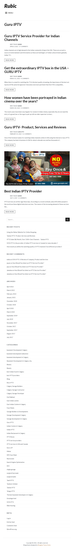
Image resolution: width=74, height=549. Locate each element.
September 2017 (12, 330)
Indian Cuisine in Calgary (15, 426)
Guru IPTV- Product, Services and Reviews (35, 127)
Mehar (9, 451)
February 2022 (11, 294)
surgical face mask (12, 473)
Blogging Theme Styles (44, 545)
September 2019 (12, 315)
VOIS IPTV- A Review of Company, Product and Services (30, 259)
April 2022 (10, 287)
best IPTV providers (13, 375)
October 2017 (11, 326)
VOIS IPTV (10, 502)
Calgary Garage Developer (15, 393)
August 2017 (11, 333)
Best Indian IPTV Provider (23, 191)
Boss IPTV (10, 382)
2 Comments (25, 108)
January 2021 (11, 297)
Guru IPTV (21, 132)
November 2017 (12, 323)
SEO (8, 466)
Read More (10, 60)
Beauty (9, 364)
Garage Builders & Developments (17, 411)
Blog (8, 379)
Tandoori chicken (12, 484)
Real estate (10, 458)
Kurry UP (10, 448)
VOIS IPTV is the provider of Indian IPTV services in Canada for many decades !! (32, 243)
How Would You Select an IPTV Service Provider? (28, 263)
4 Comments (25, 78)
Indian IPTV (10, 429)
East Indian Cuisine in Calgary (16, 404)
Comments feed (12, 525)
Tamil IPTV (10, 480)
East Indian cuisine (13, 401)
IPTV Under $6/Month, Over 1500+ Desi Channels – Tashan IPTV (28, 239)
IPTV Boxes (10, 437)
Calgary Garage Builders (15, 386)
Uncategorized (11, 498)
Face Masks (10, 408)
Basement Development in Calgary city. (19, 361)
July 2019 (10, 319)
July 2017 (10, 337)
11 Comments (27, 134)
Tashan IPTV (11, 487)
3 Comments (22, 198)
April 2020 (10, 308)
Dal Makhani (11, 397)
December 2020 (12, 301)
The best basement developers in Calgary (20, 495)
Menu (10, 13)
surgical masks (11, 477)
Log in (9, 518)
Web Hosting (11, 505)
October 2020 (11, 305)
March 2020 (11, 312)
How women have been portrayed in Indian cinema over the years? (35, 99)
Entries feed (11, 522)
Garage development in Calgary (17, 419)
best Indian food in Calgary (15, 372)
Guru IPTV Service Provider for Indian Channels (32, 37)
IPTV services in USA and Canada (17, 444)
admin (20, 44)
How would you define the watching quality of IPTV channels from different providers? (34, 246)
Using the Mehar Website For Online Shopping (21, 232)
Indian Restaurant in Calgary (16, 433)
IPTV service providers (14, 440)
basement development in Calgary (17, 357)
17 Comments (23, 46)
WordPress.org (12, 529)
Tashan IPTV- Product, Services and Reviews (21, 236)
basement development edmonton (17, 354)
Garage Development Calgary (16, 415)
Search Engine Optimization (15, 462)
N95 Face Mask (12, 455)
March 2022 (11, 290)
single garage (11, 469)
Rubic (10, 6)
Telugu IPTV (11, 491)
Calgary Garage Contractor (15, 390)
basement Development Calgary (17, 350)
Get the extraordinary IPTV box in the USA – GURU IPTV (36, 69)
